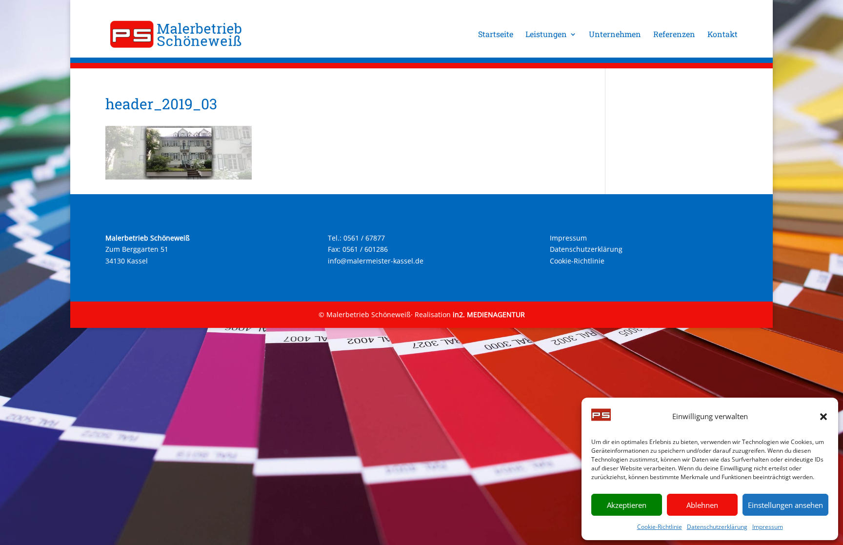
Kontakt (722, 35)
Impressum (767, 527)
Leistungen (546, 35)
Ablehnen (702, 505)
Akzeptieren (626, 505)
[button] (823, 417)
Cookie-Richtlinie (659, 527)
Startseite (495, 35)
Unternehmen (615, 35)
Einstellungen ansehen (785, 505)
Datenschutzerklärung (717, 527)
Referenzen (674, 35)
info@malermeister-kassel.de (375, 260)
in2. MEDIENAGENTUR (489, 314)
